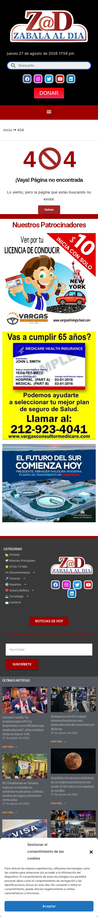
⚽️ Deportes (13, 584)
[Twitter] (49, 78)
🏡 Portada (12, 554)
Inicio (7, 130)
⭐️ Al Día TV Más (16, 566)
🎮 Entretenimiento (17, 572)
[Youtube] (60, 78)
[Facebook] (27, 78)
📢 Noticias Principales (20, 560)
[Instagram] (38, 78)
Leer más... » (9, 746)
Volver (49, 209)
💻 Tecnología (14, 596)
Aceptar (49, 906)
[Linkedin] (71, 78)
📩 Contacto (13, 602)
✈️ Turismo (12, 578)
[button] (91, 851)
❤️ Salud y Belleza (17, 590)
